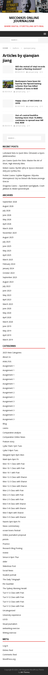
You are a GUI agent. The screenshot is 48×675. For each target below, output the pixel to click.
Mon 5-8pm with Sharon (13, 512)
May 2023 (7, 295)
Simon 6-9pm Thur (11, 557)
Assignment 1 (8, 366)
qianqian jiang (33, 72)
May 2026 (7, 219)
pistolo (6, 539)
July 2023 (6, 286)
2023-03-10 (8, 126)
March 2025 (8, 259)
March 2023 (8, 304)
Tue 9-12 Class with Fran (13, 592)
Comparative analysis (12, 432)
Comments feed (10, 654)
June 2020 (7, 308)
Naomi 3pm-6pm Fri (11, 521)
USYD (5, 619)
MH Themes (25, 672)
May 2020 (7, 313)
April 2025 (7, 255)
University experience (12, 615)
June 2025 (7, 246)
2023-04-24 (8, 92)
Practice (6, 544)
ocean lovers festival (11, 530)
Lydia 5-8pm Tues (10, 450)
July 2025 (6, 241)
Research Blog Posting (12, 548)
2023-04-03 (21, 106)
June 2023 (7, 290)
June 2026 (7, 215)
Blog (5, 423)
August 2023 (8, 282)
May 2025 (7, 250)
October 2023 (9, 273)
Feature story (8, 441)
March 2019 (8, 339)
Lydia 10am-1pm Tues (12, 446)
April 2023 (7, 299)
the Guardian (8, 584)
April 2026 (7, 224)
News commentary (11, 526)
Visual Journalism (10, 624)
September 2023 (10, 277)
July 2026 (6, 210)
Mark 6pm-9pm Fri (11, 459)
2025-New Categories (12, 352)
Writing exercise (9, 632)
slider (5, 561)
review (5, 552)
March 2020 (8, 322)
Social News (8, 570)
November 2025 (10, 233)
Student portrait (9, 575)
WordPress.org (9, 659)
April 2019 (7, 335)
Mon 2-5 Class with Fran (13, 490)
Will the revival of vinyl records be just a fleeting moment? (30, 67)
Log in (5, 645)
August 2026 (8, 206)
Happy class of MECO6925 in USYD (28, 101)
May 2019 (7, 330)
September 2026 (10, 201)
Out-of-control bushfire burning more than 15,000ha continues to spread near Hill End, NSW (29, 119)
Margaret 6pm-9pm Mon (13, 455)
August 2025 (8, 237)
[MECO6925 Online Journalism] (24, 11)
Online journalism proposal (14, 535)
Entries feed (8, 650)
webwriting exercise (11, 628)
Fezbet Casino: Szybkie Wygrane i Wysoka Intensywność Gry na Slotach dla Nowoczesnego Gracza (24, 178)
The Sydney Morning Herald (15, 588)
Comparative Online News (14, 437)
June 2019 (7, 326)
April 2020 (7, 317)
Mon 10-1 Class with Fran (14, 464)
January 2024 (8, 268)
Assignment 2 (8, 392)
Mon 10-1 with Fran (11, 472)
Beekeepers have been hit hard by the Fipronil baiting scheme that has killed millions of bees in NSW (28, 85)
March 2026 (8, 228)
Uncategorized (9, 610)
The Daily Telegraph (11, 579)
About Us (7, 357)
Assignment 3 (8, 401)
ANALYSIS (7, 361)
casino (5, 428)
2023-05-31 (21, 72)
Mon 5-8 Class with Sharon (14, 503)
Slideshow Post (9, 566)
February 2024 (9, 264)
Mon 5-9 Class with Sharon (14, 517)
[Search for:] (24, 40)
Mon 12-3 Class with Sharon (15, 477)
